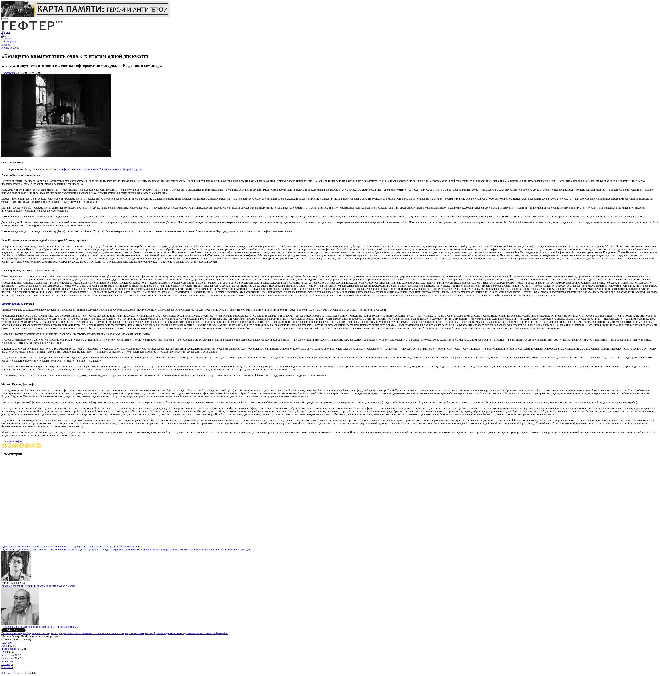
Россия (5, 645)
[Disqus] (330, 502)
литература (7, 654)
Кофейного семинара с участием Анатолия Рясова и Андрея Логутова (101, 169)
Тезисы (5, 38)
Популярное (8, 41)
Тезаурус (6, 642)
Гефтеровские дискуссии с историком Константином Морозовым (39, 626)
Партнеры (7, 664)
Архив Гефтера (10, 47)
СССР (5, 651)
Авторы (6, 44)
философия (15, 441)
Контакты (7, 661)
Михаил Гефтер (13, 673)
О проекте (7, 667)
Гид (3, 35)
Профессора (8, 72)
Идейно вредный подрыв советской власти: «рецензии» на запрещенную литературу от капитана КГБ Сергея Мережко (71, 546)
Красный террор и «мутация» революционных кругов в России (38, 585)
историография (10, 648)
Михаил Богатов (11, 303)
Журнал (5, 32)
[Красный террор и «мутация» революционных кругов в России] (20, 624)
